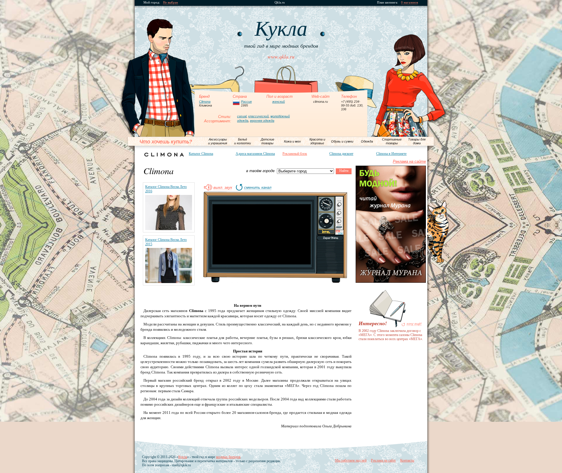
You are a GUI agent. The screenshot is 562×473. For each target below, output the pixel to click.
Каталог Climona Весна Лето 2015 (166, 242)
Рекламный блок (294, 154)
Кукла (182, 457)
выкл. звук (222, 188)
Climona (204, 101)
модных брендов (228, 457)
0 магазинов (409, 2)
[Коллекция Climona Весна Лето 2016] (168, 229)
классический (258, 116)
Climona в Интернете (391, 154)
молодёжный (280, 116)
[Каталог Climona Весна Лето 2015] (168, 282)
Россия (246, 101)
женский (278, 101)
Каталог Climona (201, 154)
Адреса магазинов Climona (255, 154)
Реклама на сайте (409, 161)
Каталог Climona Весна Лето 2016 (166, 189)
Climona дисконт (341, 154)
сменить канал (257, 188)
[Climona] (163, 154)
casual (241, 116)
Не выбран (170, 2)
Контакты (407, 460)
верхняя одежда (262, 120)
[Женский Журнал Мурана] (391, 281)
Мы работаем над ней (350, 460)
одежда (242, 120)
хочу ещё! (414, 323)
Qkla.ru (280, 2)
